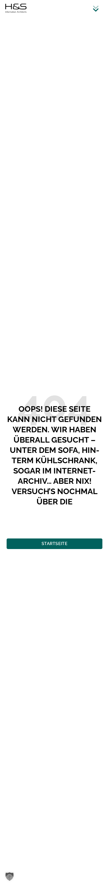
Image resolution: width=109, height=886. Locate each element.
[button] (9, 876)
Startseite (54, 543)
